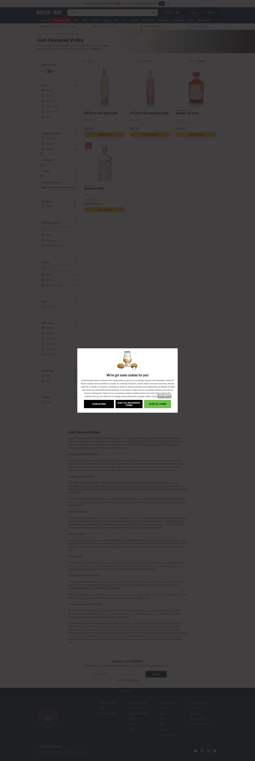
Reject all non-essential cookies (129, 404)
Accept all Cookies (157, 404)
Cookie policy (164, 396)
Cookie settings (99, 404)
